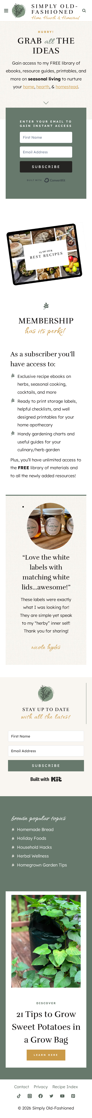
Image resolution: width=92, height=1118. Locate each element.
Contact (21, 1086)
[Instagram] (29, 1096)
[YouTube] (62, 1096)
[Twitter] (51, 1096)
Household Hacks (34, 847)
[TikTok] (19, 1096)
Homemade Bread (35, 829)
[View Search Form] (84, 10)
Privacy (41, 1086)
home (28, 86)
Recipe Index (65, 1086)
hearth (42, 86)
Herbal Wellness (33, 856)
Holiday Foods (31, 838)
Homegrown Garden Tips (42, 865)
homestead (67, 86)
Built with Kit (46, 779)
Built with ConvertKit (65, 180)
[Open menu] (6, 10)
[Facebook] (40, 1096)
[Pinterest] (73, 1096)
